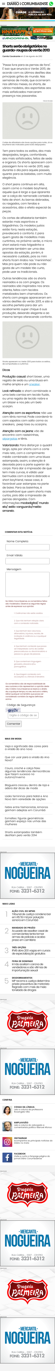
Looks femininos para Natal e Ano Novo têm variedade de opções (26, 797)
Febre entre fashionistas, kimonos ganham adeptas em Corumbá (26, 808)
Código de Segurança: (21, 705)
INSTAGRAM (20, 1138)
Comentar (13, 724)
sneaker (34, 384)
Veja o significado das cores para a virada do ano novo (26, 747)
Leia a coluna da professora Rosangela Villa (28, 1110)
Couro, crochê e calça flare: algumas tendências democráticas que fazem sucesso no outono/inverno (27, 772)
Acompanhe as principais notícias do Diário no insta (33, 1141)
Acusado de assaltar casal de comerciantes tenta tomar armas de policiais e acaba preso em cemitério (30, 935)
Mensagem (14, 569)
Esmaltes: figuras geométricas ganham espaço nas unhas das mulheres (25, 821)
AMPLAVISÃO (21, 1122)
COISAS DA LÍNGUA (24, 1106)
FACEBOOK (20, 1153)
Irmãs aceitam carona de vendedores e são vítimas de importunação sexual (29, 967)
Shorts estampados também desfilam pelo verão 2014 (23, 833)
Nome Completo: (18, 541)
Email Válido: (15, 555)
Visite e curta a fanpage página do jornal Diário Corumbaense (32, 1157)
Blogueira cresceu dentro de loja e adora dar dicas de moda (27, 786)
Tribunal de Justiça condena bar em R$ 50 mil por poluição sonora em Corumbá (31, 917)
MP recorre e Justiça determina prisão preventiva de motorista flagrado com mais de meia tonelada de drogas (31, 985)
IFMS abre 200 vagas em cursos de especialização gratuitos (31, 952)
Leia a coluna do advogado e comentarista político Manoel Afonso (33, 1126)
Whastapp (51, 4)
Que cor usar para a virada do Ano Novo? (27, 758)
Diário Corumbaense (27, 3)
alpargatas (9, 439)
